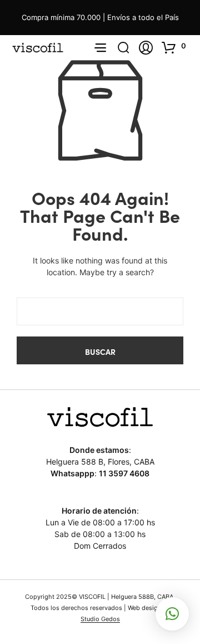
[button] (175, 48)
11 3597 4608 (124, 473)
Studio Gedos (100, 619)
